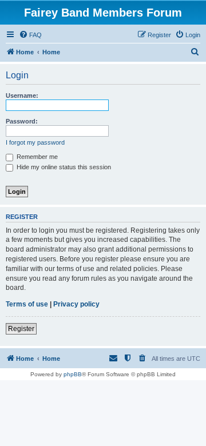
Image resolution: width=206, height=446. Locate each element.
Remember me (36, 156)
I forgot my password (35, 142)
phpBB (73, 374)
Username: (22, 95)
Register (21, 329)
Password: (22, 121)
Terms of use (27, 304)
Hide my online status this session (63, 167)
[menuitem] (30, 35)
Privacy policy (76, 304)
